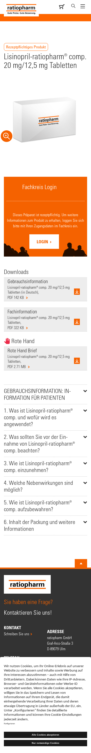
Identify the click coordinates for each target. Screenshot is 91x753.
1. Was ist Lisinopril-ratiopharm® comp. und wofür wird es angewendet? (38, 417)
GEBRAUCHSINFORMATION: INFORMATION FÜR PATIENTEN (37, 394)
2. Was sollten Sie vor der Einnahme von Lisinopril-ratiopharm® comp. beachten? (39, 444)
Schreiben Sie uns (16, 633)
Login (43, 241)
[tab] (45, 394)
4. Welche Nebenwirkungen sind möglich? (38, 486)
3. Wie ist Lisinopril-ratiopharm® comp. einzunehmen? (38, 466)
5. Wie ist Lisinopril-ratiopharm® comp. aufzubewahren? (38, 505)
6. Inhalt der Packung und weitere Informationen (39, 525)
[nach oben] (81, 563)
